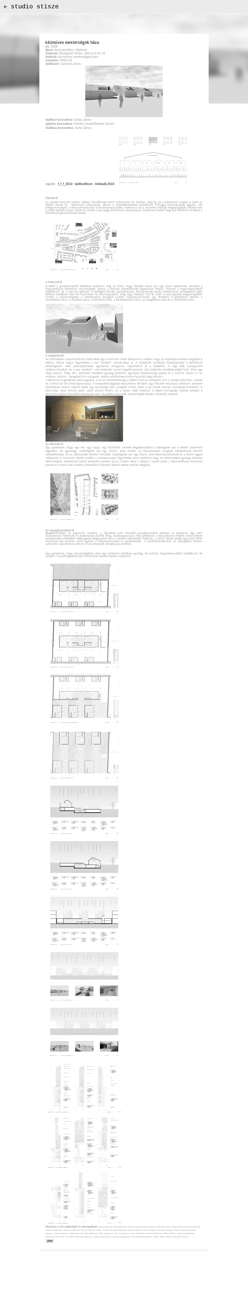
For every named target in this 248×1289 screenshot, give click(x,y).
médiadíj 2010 (104, 184)
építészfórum (83, 184)
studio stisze (35, 6)
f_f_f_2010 (65, 184)
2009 (50, 1241)
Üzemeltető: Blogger (126, 1275)
